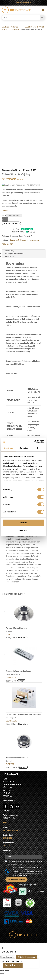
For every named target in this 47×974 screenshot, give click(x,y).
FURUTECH (10, 634)
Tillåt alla (23, 523)
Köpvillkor (8, 782)
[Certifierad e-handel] (30, 903)
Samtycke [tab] (8, 448)
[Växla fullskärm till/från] (3, 970)
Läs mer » (6, 211)
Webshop (14, 27)
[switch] (40, 497)
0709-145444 (8, 846)
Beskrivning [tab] (9, 251)
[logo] (16, 9)
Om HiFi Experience (12, 784)
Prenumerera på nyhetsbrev (16, 879)
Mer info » (23, 637)
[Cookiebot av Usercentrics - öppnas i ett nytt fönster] (33, 441)
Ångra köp (8, 796)
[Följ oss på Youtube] (17, 806)
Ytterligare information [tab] (14, 254)
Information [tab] (23, 448)
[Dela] (6, 970)
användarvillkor (22, 876)
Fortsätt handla (12, 965)
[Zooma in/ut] (1, 970)
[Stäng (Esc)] (8, 970)
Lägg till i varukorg (11, 223)
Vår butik (7, 787)
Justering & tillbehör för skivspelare (24, 240)
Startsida (5, 27)
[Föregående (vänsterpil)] (1, 973)
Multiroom (8, 790)
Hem (5, 779)
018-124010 (7, 838)
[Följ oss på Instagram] (11, 806)
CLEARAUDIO (7, 244)
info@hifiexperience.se (11, 830)
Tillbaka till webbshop (26, 957)
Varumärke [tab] (9, 256)
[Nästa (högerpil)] (3, 973)
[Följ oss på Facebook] (5, 806)
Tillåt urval (23, 531)
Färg (4, 215)
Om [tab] (38, 448)
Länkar (6, 793)
